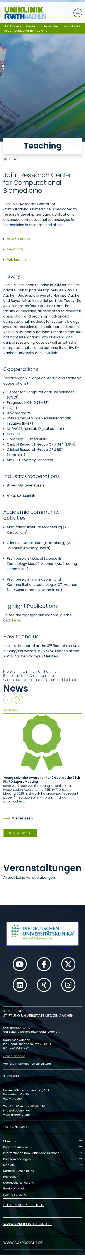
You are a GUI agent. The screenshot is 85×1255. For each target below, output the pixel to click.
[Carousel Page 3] (3, 72)
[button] (9, 146)
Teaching (15, 249)
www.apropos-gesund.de (27, 1223)
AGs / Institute (19, 238)
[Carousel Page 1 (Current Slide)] (3, 66)
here (16, 620)
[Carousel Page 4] (3, 76)
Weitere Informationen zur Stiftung (27, 1064)
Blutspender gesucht (23, 1205)
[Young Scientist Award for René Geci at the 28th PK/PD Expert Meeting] (42, 742)
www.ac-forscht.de (23, 1242)
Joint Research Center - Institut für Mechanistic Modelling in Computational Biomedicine (44, 28)
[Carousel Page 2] (3, 69)
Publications (17, 259)
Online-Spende (14, 1056)
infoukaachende (16, 1110)
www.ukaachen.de (16, 1114)
